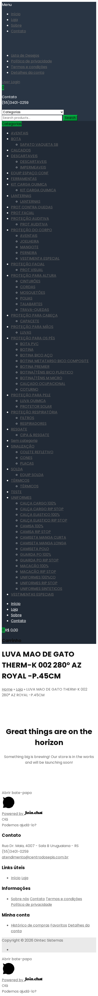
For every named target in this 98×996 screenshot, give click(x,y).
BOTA (16, 138)
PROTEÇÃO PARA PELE (31, 395)
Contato (18, 31)
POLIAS (26, 298)
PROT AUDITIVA (34, 224)
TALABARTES (31, 304)
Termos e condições (29, 66)
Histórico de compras (30, 925)
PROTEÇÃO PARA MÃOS (32, 326)
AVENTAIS (19, 133)
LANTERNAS (21, 195)
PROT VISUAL (31, 269)
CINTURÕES (30, 281)
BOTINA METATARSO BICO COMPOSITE (54, 361)
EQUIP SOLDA (32, 474)
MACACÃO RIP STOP (38, 571)
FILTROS (27, 417)
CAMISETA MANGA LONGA (43, 543)
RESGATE (19, 429)
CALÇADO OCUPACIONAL (42, 383)
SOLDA (17, 469)
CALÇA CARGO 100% (38, 503)
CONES (26, 457)
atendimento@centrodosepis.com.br (35, 857)
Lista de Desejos (25, 55)
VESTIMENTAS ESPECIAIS (32, 594)
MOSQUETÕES (32, 292)
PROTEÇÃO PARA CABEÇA (34, 315)
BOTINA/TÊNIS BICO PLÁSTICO (46, 372)
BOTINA (27, 349)
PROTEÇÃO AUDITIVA (30, 218)
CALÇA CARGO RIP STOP (42, 509)
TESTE (16, 491)
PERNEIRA (28, 252)
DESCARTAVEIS (24, 156)
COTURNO (29, 389)
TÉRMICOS (20, 480)
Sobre (16, 25)
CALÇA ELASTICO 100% (40, 514)
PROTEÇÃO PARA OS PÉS (33, 338)
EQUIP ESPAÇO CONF (30, 173)
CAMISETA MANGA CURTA (43, 537)
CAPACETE (29, 321)
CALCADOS (21, 150)
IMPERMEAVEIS (33, 167)
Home (7, 689)
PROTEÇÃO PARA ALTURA (33, 275)
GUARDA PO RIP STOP (39, 560)
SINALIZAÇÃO (22, 446)
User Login (11, 81)
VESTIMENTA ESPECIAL (39, 258)
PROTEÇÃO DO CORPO (31, 230)
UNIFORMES (21, 497)
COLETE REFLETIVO (36, 452)
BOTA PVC (29, 343)
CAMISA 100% (31, 526)
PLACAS (27, 463)
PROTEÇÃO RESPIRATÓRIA (34, 412)
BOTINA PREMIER (34, 366)
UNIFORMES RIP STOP (38, 583)
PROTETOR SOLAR (36, 406)
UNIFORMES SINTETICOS (41, 588)
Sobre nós (20, 898)
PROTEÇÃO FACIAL (27, 264)
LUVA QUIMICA (33, 400)
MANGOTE (29, 247)
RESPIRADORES (33, 423)
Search (70, 118)
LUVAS (25, 332)
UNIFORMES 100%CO (38, 577)
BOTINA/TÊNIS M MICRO (41, 378)
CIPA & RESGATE (34, 435)
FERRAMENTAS (24, 178)
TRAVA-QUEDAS (34, 309)
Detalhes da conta (27, 72)
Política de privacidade (31, 61)
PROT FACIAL (22, 212)
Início (16, 14)
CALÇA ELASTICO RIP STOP (43, 520)
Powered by (13, 813)
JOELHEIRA (29, 241)
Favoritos (58, 925)
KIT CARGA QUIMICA (29, 184)
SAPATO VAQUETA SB (39, 144)
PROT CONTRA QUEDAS (32, 207)
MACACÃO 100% (34, 565)
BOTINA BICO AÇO (36, 355)
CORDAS (27, 286)
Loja (14, 19)
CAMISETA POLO (34, 548)
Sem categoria (24, 440)
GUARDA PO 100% (35, 554)
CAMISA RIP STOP (35, 531)
